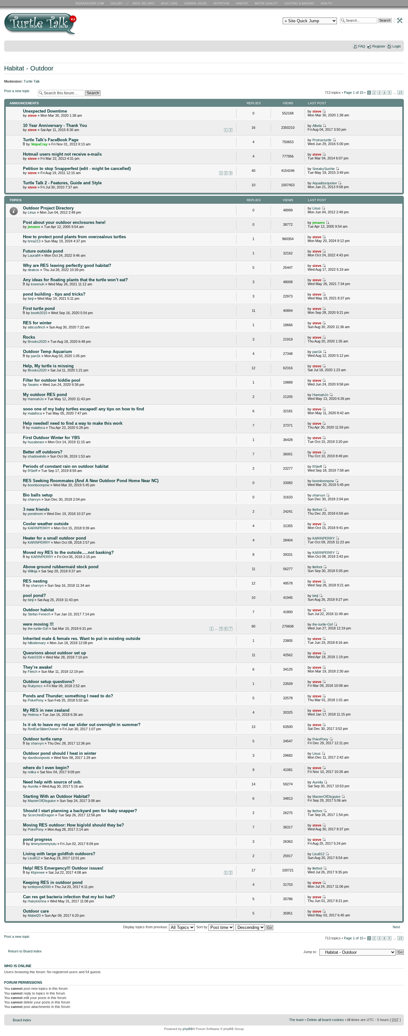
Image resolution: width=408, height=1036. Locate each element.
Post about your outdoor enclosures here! (64, 222)
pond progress (37, 839)
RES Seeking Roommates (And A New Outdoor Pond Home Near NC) (90, 480)
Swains (33, 384)
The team (296, 1020)
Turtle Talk (32, 81)
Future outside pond (43, 251)
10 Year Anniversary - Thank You (55, 125)
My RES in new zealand (46, 710)
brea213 (34, 241)
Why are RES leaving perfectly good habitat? (67, 265)
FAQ (361, 46)
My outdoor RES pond (45, 394)
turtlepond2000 (39, 887)
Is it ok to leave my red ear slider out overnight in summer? (82, 724)
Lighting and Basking (299, 3)
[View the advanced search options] (398, 20)
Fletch (32, 671)
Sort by (202, 927)
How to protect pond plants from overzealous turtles (74, 236)
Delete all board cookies (325, 1020)
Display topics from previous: (146, 927)
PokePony (36, 700)
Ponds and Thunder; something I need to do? (68, 696)
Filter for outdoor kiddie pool (51, 380)
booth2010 (39, 313)
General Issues (196, 3)
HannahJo (36, 399)
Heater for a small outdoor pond (54, 538)
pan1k (35, 356)
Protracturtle (322, 140)
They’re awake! (37, 667)
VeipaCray (39, 144)
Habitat (242, 3)
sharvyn (34, 499)
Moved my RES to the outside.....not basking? (68, 552)
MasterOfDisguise (42, 801)
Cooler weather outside (46, 523)
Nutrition (222, 3)
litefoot (317, 509)
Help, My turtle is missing (48, 366)
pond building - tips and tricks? (54, 294)
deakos (33, 270)
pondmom (35, 514)
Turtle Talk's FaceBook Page (50, 139)
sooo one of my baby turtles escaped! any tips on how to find (83, 409)
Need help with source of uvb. (52, 782)
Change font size (399, 54)
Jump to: (310, 952)
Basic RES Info (141, 3)
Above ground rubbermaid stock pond (60, 566)
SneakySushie (323, 169)
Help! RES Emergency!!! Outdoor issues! (63, 868)
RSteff (32, 471)
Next (396, 927)
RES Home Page (90, 3)
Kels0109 (35, 657)
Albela (317, 126)
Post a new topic (17, 91)
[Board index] (86, 26)
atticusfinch (36, 327)
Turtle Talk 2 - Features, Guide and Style (62, 182)
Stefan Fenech (39, 614)
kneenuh (37, 284)
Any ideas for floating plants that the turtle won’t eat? (75, 279)
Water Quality (266, 3)
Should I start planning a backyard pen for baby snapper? (80, 810)
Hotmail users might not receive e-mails (62, 154)
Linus (32, 212)
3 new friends (36, 509)
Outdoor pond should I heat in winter (59, 753)
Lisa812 (34, 858)
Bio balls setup (38, 495)
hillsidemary (37, 643)
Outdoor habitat (38, 609)
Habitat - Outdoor (29, 68)
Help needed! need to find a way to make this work (72, 423)
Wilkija (32, 571)
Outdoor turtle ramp (42, 739)
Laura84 (34, 255)
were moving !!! (38, 624)
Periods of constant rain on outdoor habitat (65, 466)
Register (378, 46)
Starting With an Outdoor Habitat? (56, 796)
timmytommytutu (43, 844)
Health (327, 3)
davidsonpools (39, 758)
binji (30, 298)
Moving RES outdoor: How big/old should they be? (73, 825)
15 (400, 92)
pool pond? (34, 595)
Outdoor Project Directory (48, 208)
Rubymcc (35, 686)
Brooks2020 (37, 341)
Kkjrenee (38, 872)
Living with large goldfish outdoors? (59, 853)
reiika (32, 772)
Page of (353, 92)
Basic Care (169, 3)
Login (396, 46)
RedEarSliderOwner (43, 729)
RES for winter (37, 322)
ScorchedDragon (41, 815)
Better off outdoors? (42, 452)
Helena (33, 714)
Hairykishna (37, 901)
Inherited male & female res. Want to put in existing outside (81, 638)
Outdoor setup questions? (49, 681)
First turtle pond (39, 308)
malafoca (35, 413)
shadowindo (37, 456)
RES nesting (35, 581)
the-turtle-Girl (38, 628)
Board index (22, 1020)
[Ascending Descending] (255, 927)
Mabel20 (34, 915)
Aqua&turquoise (324, 183)
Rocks (29, 337)
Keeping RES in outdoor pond (53, 882)
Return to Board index (25, 951)
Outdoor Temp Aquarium (47, 351)
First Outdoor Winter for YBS (51, 437)
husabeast (36, 442)
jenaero (34, 227)
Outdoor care (36, 911)
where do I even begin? (46, 767)
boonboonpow (38, 485)
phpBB (188, 1029)
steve (32, 115)
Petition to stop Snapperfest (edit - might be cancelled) (77, 168)
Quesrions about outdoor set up (54, 652)
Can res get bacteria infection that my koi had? (69, 896)
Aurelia (33, 786)
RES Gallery (118, 3)
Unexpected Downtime (45, 111)
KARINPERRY (39, 528)
